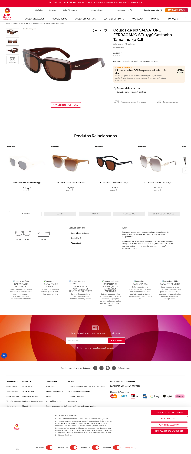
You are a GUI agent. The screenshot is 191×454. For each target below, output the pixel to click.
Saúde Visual (27, 386)
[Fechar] (188, 2)
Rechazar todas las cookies (169, 431)
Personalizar (168, 419)
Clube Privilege (68, 10)
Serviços (52, 10)
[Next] (185, 170)
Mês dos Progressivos (54, 391)
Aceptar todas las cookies (169, 413)
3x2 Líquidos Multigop (54, 401)
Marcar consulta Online (122, 382)
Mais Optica (38, 10)
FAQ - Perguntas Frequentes (79, 391)
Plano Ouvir (26, 406)
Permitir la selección (169, 425)
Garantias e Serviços (30, 396)
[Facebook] (95, 368)
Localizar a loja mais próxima (125, 386)
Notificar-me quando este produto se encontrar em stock (135, 61)
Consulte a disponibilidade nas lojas (131, 92)
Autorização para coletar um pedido (82, 406)
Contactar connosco (76, 396)
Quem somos (11, 386)
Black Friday (50, 386)
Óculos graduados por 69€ (56, 406)
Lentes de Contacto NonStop (33, 401)
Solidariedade (12, 391)
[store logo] (7, 14)
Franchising (11, 406)
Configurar (129, 448)
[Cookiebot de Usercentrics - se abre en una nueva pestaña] (16, 449)
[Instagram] (114, 368)
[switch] (73, 447)
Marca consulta (176, 10)
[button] (185, 18)
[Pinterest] (108, 368)
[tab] (25, 213)
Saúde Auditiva (28, 391)
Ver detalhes (130, 44)
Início (8, 23)
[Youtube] (101, 368)
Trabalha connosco (14, 401)
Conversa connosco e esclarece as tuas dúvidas (86, 386)
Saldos (48, 396)
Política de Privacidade (105, 348)
